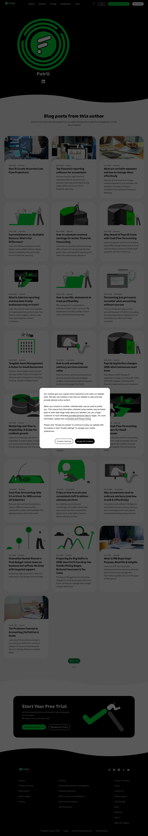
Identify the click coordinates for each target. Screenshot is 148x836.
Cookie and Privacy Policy (79, 418)
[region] (75, 418)
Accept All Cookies (85, 441)
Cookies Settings (64, 441)
